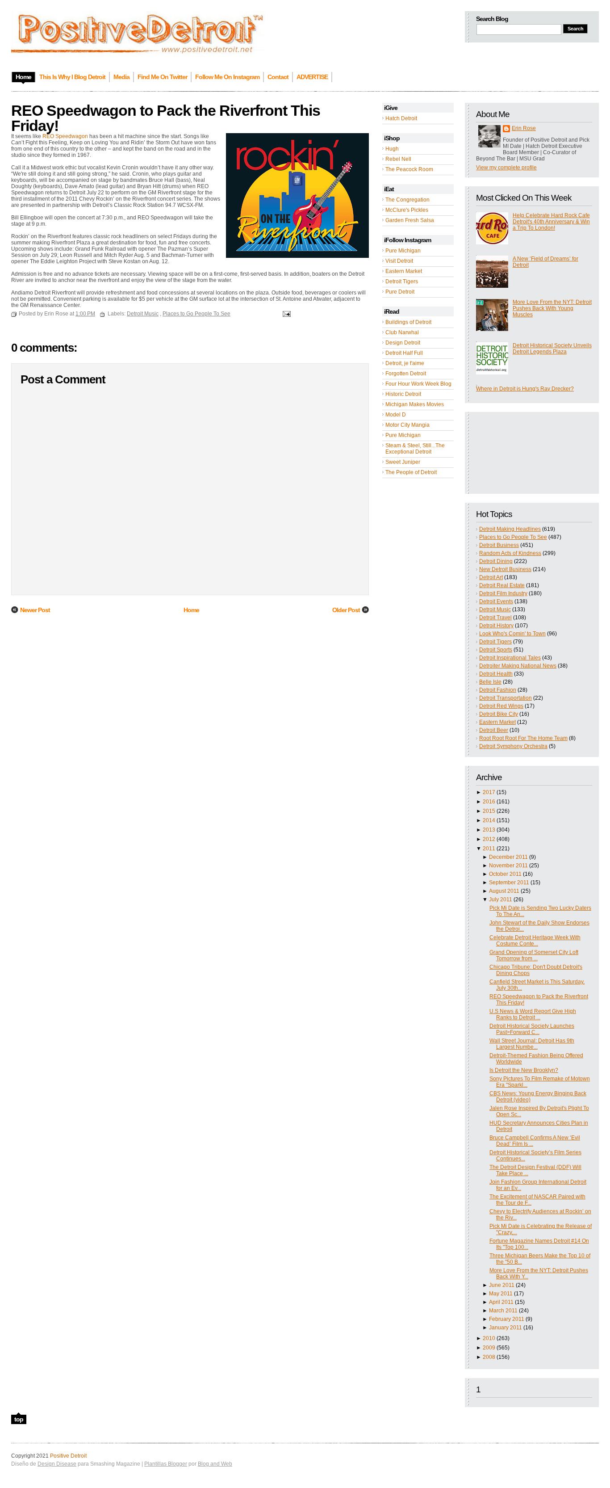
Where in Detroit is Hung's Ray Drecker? (525, 389)
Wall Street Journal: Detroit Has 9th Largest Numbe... (531, 1044)
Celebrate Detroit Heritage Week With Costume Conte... (535, 940)
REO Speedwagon (65, 136)
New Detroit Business (505, 569)
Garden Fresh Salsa (409, 220)
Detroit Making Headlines (510, 529)
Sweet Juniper (402, 462)
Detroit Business (499, 545)
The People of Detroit (411, 472)
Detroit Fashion (497, 690)
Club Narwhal (402, 332)
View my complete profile (506, 167)
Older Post (346, 610)
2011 (489, 848)
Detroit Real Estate (502, 585)
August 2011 (504, 891)
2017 (489, 792)
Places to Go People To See (513, 537)
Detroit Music (495, 609)
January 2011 (505, 1327)
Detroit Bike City (498, 714)
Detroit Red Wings (501, 706)
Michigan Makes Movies (414, 404)
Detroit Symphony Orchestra (513, 746)
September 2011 (509, 882)
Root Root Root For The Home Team (523, 738)
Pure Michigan (403, 251)
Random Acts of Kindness (510, 553)
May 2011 (501, 1293)
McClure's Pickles (406, 210)
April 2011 (501, 1302)
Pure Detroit (399, 292)
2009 (489, 1348)
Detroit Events (496, 601)
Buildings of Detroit (408, 322)
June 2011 (501, 1285)
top (18, 1419)
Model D (395, 415)
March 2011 (503, 1310)
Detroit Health (496, 674)
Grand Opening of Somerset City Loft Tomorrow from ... (533, 955)
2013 (489, 830)
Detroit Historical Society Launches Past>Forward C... (531, 1029)
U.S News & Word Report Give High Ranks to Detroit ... (532, 1014)
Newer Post (35, 610)
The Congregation (407, 200)
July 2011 (500, 899)
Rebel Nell (398, 159)
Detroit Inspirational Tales (510, 658)
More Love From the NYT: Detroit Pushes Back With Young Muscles (552, 308)
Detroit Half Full (404, 353)
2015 (489, 811)
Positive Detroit (68, 1456)
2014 (489, 820)
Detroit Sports (495, 650)
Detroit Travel (495, 617)
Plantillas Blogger (165, 1464)
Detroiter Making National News (517, 666)
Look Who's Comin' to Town (512, 634)
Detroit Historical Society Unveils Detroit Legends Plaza (552, 348)
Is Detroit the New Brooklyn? (523, 1070)
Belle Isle (490, 682)
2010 (489, 1338)
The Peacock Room (409, 169)
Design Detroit (402, 343)
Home (191, 610)
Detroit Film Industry (503, 593)
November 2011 (508, 865)
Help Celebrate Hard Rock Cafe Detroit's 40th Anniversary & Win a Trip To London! (551, 221)
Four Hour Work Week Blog (418, 384)
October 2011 (505, 874)
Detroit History (496, 625)
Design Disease (57, 1464)
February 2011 (506, 1319)
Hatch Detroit (401, 118)
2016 (489, 802)
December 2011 (508, 857)
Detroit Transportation (505, 698)
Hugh (392, 149)
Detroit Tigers (401, 281)
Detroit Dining (496, 561)
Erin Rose (524, 128)
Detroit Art (491, 577)
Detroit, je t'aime (404, 363)
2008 (489, 1357)
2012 (489, 839)
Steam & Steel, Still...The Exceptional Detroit (415, 448)
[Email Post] (285, 314)
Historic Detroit (403, 394)
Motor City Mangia (407, 425)
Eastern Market (403, 271)
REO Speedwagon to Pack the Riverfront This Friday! (165, 118)
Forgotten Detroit (405, 373)
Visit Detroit (399, 261)
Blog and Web (215, 1464)
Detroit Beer (493, 730)
